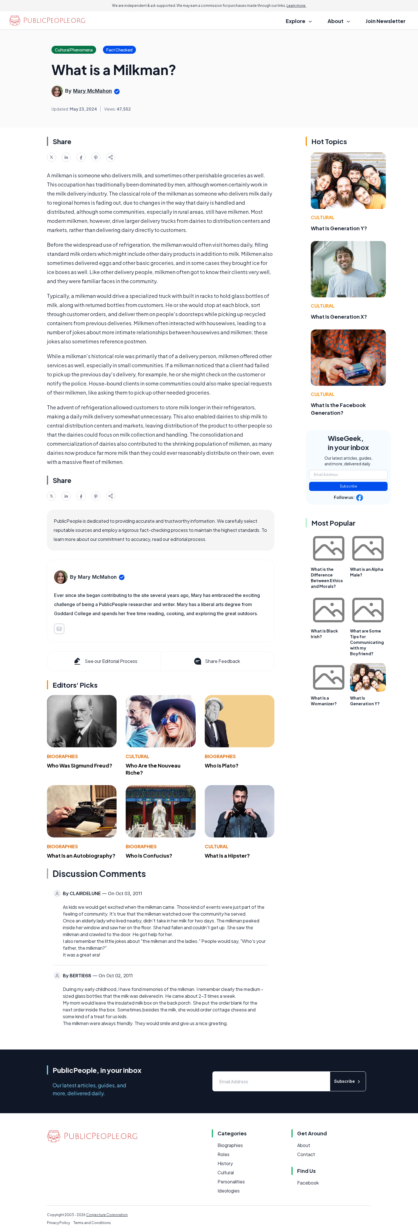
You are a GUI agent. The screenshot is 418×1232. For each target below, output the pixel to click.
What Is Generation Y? (339, 228)
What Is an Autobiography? (81, 855)
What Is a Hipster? (227, 855)
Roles (223, 1154)
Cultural (137, 756)
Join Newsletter (385, 21)
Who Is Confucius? (149, 855)
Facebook (308, 1183)
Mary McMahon (92, 91)
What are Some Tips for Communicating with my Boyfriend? (367, 642)
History (225, 1163)
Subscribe (348, 486)
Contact (306, 1154)
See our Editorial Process (111, 661)
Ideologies (229, 1191)
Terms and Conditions (92, 1223)
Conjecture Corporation (107, 1215)
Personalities (231, 1182)
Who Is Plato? (222, 765)
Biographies (62, 756)
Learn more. (296, 5)
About (303, 1145)
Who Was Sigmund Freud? (79, 765)
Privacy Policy (58, 1223)
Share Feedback (222, 661)
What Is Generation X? (339, 316)
